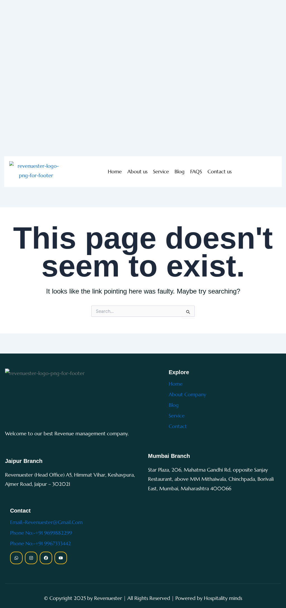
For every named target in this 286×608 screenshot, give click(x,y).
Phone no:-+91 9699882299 (41, 533)
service (177, 415)
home (176, 384)
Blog (180, 171)
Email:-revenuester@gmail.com (46, 522)
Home (115, 171)
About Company (187, 394)
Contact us (220, 171)
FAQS (196, 171)
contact (178, 426)
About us (137, 171)
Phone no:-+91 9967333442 (40, 543)
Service (161, 171)
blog (174, 405)
